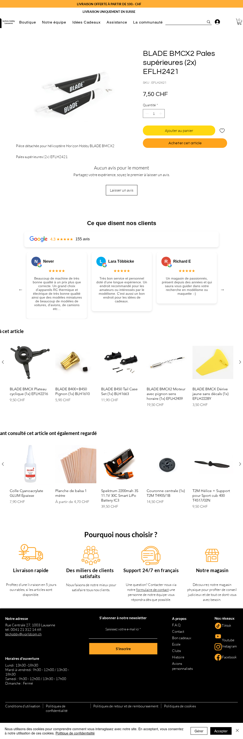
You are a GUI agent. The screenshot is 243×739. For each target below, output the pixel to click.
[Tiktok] (218, 625)
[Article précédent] (3, 362)
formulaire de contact (152, 589)
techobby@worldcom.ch (23, 634)
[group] (121, 377)
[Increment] (161, 113)
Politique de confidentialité (75, 733)
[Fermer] (237, 731)
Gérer (199, 731)
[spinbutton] (154, 113)
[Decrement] (147, 113)
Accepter (221, 731)
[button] (27, 22)
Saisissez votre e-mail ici (122, 629)
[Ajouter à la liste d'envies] (222, 130)
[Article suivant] (240, 362)
